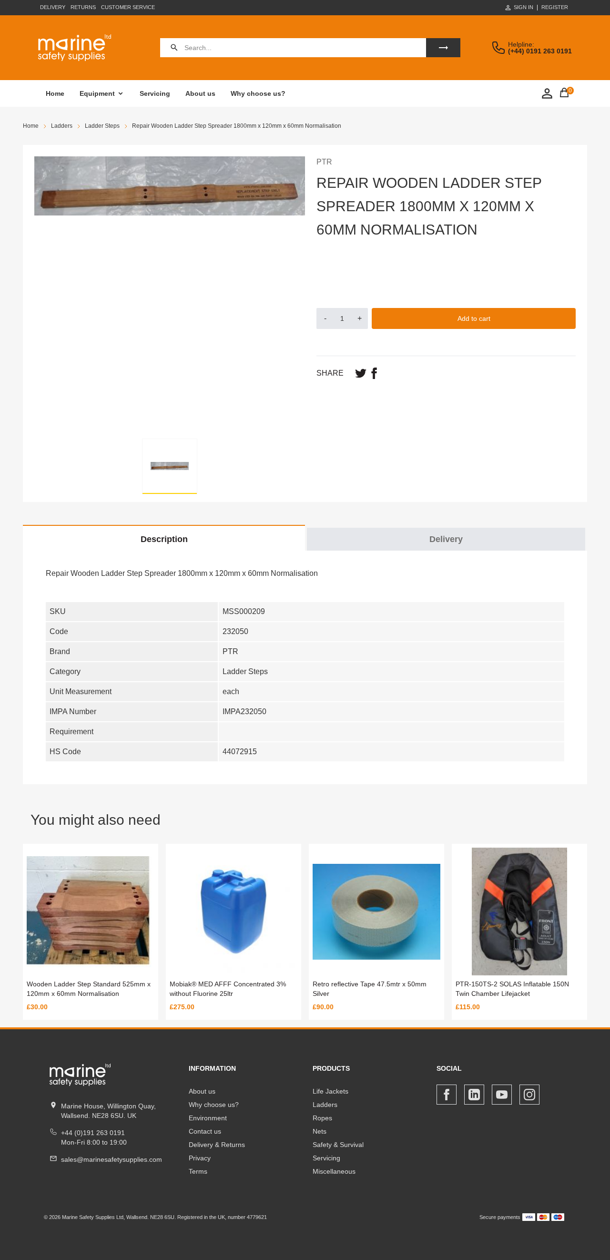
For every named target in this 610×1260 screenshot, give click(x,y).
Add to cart (474, 318)
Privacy (200, 1158)
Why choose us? (258, 93)
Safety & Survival (338, 1144)
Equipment (97, 93)
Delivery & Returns (217, 1144)
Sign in (523, 7)
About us (200, 93)
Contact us (205, 1131)
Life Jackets (330, 1091)
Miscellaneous (334, 1171)
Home (55, 93)
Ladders (325, 1104)
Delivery (52, 7)
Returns (83, 7)
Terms (198, 1171)
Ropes (322, 1118)
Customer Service (128, 7)
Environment (208, 1118)
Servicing (155, 93)
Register (554, 7)
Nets (319, 1131)
